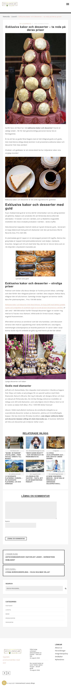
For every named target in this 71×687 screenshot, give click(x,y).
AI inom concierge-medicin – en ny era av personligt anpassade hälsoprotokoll (55, 480)
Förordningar (60, 651)
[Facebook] (4, 673)
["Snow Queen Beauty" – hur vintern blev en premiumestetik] (35, 442)
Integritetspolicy (61, 654)
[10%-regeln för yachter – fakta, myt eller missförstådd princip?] (35, 466)
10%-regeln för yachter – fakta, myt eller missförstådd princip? (34, 479)
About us (58, 648)
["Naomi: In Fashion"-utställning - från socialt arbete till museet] (14, 442)
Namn (7, 521)
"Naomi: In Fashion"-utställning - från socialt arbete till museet (13, 455)
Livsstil (14, 17)
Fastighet (9, 605)
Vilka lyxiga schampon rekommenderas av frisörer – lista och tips (36, 653)
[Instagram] (8, 673)
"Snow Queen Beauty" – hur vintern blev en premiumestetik (35, 455)
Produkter (9, 622)
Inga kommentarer (41, 23)
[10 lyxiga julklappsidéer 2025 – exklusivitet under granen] (55, 442)
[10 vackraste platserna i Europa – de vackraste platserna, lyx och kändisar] (14, 466)
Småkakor (59, 657)
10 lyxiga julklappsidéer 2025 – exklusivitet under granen (55, 455)
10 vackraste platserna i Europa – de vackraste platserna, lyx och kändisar (13, 480)
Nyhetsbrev (59, 660)
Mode (7, 614)
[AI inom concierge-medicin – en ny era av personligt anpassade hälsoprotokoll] (55, 466)
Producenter (10, 618)
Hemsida (6, 17)
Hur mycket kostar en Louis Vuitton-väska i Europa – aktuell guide (36, 665)
